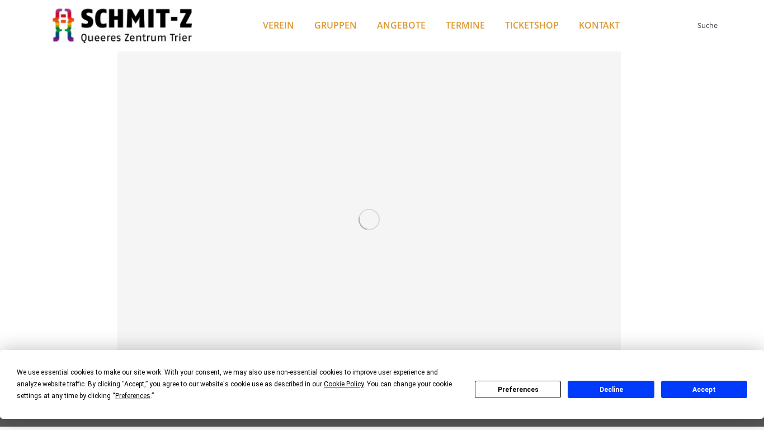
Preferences (518, 390)
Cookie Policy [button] (344, 384)
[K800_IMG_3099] (369, 219)
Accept (704, 390)
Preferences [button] (132, 396)
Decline (611, 390)
